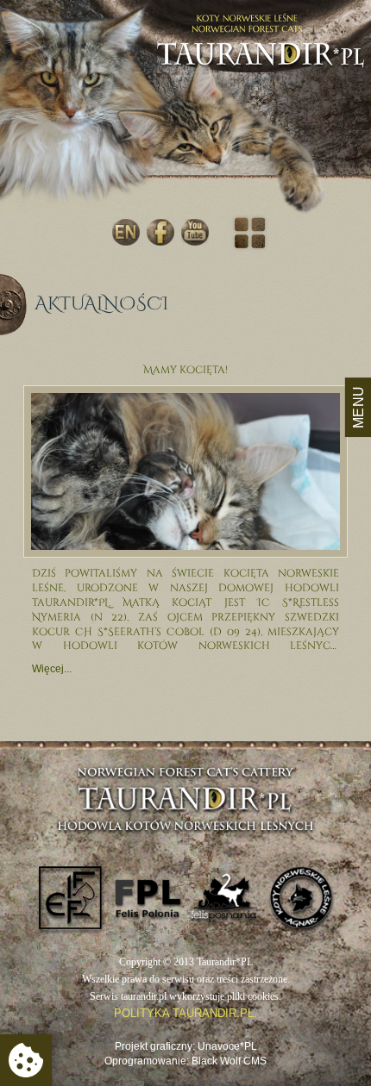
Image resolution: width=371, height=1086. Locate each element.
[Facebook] (160, 232)
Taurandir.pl (260, 62)
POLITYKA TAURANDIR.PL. (185, 1013)
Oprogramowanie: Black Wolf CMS (185, 1061)
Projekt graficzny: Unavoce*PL (186, 1046)
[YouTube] (195, 232)
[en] (126, 232)
